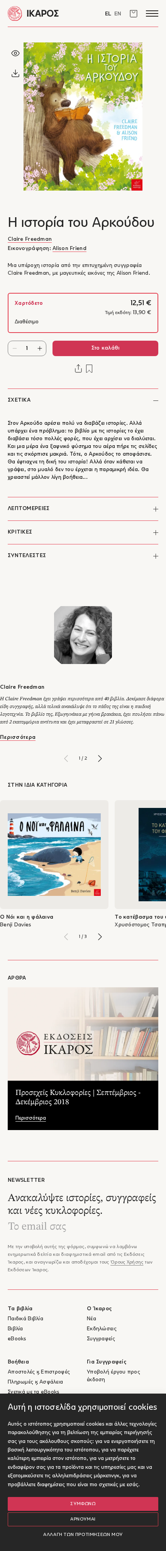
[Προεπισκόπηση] (15, 53)
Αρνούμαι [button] (83, 1519)
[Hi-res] (15, 73)
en (117, 14)
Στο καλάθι (105, 348)
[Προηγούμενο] (66, 758)
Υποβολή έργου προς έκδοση (113, 1376)
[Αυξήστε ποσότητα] (39, 348)
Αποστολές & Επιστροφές (39, 1372)
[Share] (78, 368)
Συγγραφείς (101, 1338)
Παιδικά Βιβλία (25, 1318)
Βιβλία (15, 1328)
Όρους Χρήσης (126, 1262)
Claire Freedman (30, 239)
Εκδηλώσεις (102, 1328)
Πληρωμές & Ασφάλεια (35, 1382)
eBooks (17, 1338)
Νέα (91, 1318)
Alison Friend (69, 248)
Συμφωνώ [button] (82, 1504)
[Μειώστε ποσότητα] (14, 348)
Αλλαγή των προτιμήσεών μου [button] (83, 1534)
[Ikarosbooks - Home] (45, 13)
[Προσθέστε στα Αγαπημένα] (89, 369)
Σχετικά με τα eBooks (33, 1392)
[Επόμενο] (100, 758)
